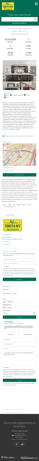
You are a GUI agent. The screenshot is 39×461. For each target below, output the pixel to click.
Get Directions (19, 175)
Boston (24, 204)
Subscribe (19, 279)
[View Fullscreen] (5, 152)
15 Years (14, 293)
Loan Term (6, 289)
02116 (29, 204)
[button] (35, 19)
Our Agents (6, 244)
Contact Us (6, 241)
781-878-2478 (7, 237)
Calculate (19, 317)
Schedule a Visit (28, 334)
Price (4, 299)
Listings (9, 204)
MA (14, 204)
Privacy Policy (9, 275)
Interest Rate (7, 310)
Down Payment (7, 304)
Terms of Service (9, 385)
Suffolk (18, 204)
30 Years (7, 293)
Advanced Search (19, 23)
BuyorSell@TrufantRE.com (20, 435)
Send (19, 380)
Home (4, 204)
